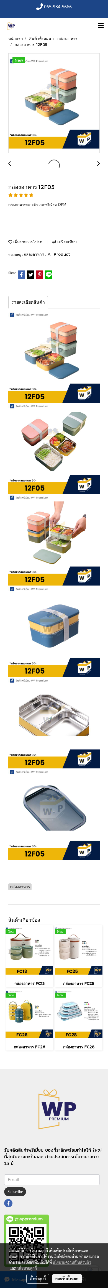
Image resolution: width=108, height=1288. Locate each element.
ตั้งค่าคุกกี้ (38, 1278)
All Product (59, 254)
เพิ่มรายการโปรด (27, 241)
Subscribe (15, 1192)
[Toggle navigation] (101, 26)
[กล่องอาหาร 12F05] (54, 103)
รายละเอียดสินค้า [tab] (28, 302)
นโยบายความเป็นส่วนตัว (72, 1262)
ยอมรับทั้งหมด (67, 1278)
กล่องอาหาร (34, 254)
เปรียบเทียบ (66, 241)
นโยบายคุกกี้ (27, 1268)
